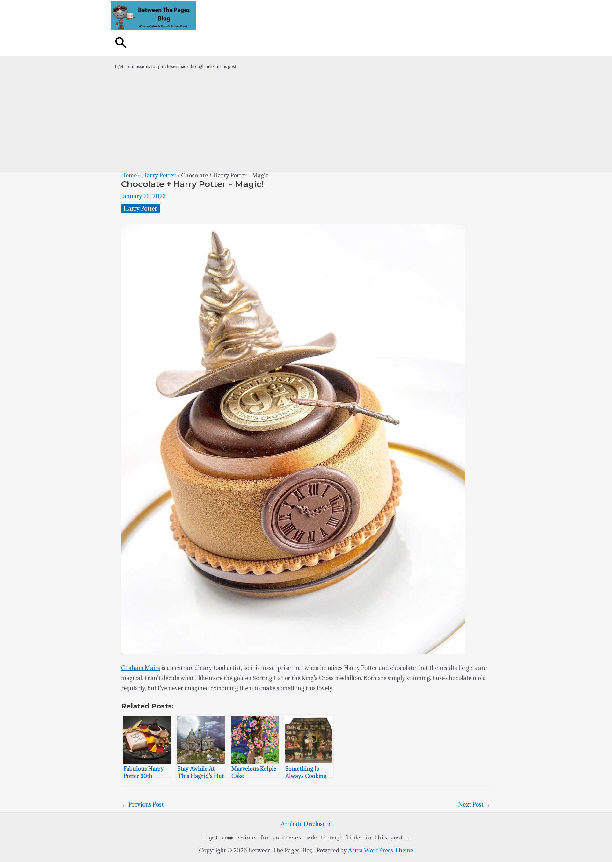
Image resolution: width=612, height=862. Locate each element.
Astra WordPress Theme (380, 850)
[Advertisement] (306, 123)
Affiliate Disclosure (306, 824)
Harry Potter (159, 175)
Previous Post (143, 804)
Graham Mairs (140, 668)
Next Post (474, 804)
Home (129, 175)
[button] (121, 44)
